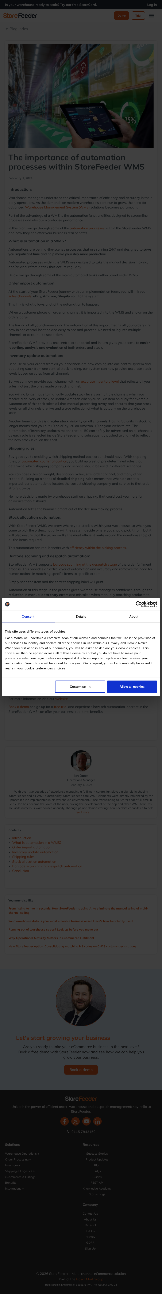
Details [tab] (81, 616)
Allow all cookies (132, 686)
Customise (78, 686)
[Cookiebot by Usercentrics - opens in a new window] (138, 604)
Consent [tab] (28, 616)
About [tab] (134, 616)
